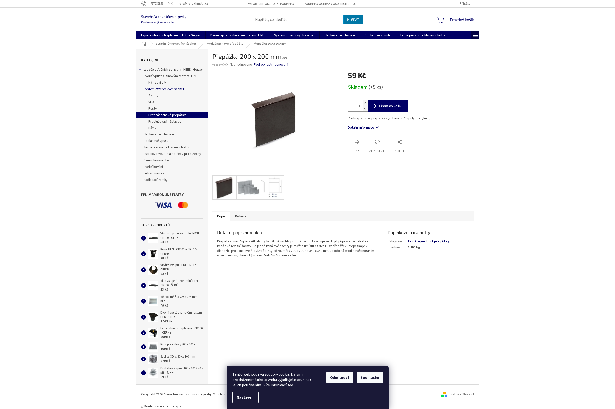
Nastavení (245, 397)
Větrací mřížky (154, 173)
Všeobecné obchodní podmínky (271, 4)
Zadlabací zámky (156, 179)
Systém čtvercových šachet (164, 89)
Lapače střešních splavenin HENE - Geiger (173, 69)
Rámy (152, 127)
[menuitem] (170, 35)
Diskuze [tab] (240, 216)
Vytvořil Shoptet (462, 394)
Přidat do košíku (391, 106)
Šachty (153, 95)
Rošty (152, 108)
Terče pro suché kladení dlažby (166, 147)
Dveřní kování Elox (156, 160)
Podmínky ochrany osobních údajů (330, 4)
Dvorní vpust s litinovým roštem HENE (170, 76)
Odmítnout (339, 377)
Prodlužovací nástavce (164, 121)
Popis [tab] (221, 216)
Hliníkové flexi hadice (159, 134)
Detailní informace (361, 127)
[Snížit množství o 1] (365, 108)
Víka (151, 102)
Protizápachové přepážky (167, 115)
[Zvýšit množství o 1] (365, 103)
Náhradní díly (157, 82)
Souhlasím (370, 377)
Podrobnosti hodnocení (271, 64)
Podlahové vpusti (156, 141)
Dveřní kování (153, 166)
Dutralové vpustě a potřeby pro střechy (172, 154)
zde (290, 385)
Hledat (353, 19)
